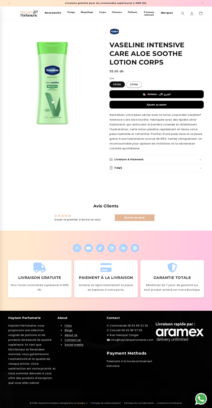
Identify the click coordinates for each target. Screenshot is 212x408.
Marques (167, 12)
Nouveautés (53, 12)
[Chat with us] (202, 397)
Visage (71, 12)
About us (71, 335)
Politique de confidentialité (139, 403)
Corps (102, 12)
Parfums (132, 12)
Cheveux (117, 12)
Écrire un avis (134, 218)
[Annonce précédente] (9, 3)
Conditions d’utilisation (169, 403)
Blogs (69, 330)
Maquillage (87, 12)
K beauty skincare (149, 13)
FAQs (68, 326)
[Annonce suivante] (202, 3)
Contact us (73, 340)
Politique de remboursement (106, 403)
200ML (134, 84)
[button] (182, 13)
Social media (74, 345)
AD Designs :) (80, 403)
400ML (117, 84)
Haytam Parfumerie (48, 403)
